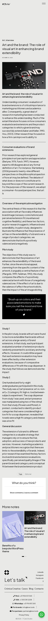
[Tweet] (24, 315)
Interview (10, 40)
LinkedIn (41, 572)
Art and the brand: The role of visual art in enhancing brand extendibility (34, 532)
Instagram (40, 575)
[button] (24, 492)
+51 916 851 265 (25, 603)
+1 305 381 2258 (24, 600)
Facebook (40, 578)
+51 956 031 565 (23, 596)
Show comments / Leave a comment (24, 493)
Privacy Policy (24, 615)
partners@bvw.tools (25, 611)
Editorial (28, 474)
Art (3, 40)
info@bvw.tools (23, 607)
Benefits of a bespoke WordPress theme (13, 548)
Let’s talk (14, 580)
